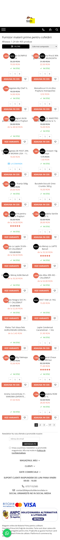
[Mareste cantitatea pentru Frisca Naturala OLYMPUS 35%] (20, 74)
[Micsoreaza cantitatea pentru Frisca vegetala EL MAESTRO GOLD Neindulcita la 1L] (40, 136)
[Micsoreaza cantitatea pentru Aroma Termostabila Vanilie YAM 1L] (40, 232)
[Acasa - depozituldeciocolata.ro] (30, 20)
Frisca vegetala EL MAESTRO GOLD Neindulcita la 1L (45, 119)
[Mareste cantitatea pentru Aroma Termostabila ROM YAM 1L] (50, 412)
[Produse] (3, 30)
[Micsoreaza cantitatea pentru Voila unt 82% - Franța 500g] (10, 199)
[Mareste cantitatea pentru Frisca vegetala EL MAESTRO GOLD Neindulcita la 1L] (50, 136)
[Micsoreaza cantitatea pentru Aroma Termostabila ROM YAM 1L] (40, 412)
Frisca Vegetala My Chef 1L (15, 88)
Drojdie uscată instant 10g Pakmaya (45, 152)
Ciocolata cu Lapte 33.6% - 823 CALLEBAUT (15, 247)
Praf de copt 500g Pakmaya (15, 357)
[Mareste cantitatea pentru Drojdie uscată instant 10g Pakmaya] (50, 169)
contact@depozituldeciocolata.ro (31, 490)
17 (50, 425)
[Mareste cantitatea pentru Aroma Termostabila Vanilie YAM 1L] (50, 232)
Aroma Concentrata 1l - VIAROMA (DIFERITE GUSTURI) (15, 395)
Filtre (16, 46)
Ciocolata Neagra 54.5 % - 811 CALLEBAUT (15, 301)
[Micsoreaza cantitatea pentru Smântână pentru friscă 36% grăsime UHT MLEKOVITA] (40, 74)
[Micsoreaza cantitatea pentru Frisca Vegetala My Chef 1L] (10, 104)
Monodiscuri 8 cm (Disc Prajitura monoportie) (45, 89)
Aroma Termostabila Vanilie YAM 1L (45, 215)
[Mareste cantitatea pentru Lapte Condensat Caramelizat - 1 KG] (50, 343)
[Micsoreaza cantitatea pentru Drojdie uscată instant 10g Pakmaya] (40, 169)
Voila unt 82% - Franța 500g (15, 183)
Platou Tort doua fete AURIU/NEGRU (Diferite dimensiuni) (15, 328)
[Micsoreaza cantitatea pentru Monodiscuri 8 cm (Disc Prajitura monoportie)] (40, 104)
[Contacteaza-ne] (43, 29)
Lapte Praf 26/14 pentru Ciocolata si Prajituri (15, 215)
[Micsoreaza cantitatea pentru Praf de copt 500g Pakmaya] (10, 379)
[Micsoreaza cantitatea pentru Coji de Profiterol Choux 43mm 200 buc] (40, 379)
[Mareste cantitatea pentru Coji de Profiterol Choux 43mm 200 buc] (50, 379)
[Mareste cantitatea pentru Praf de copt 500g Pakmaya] (20, 379)
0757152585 (31, 486)
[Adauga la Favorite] (25, 79)
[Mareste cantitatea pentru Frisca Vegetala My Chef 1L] (20, 104)
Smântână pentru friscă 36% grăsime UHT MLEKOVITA (45, 56)
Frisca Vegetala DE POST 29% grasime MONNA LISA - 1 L (15, 152)
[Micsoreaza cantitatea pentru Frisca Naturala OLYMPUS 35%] (10, 74)
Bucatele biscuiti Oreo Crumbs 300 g (45, 184)
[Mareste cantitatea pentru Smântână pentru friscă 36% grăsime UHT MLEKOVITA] (50, 74)
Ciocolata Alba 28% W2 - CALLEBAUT (45, 276)
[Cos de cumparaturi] (50, 29)
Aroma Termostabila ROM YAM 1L (45, 395)
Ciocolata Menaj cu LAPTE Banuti (45, 247)
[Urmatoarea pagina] (54, 425)
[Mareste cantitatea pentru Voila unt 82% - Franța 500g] (20, 199)
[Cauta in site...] (57, 29)
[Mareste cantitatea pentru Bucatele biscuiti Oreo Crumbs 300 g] (50, 199)
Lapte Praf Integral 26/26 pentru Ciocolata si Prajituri (15, 119)
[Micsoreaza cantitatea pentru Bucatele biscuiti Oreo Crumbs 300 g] (40, 199)
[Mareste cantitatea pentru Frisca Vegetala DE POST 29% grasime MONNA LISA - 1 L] (20, 169)
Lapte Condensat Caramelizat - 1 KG (45, 328)
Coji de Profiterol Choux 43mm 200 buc (45, 358)
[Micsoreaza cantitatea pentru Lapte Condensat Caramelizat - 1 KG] (40, 343)
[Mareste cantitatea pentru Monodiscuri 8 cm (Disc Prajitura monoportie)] (50, 104)
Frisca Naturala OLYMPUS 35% (15, 56)
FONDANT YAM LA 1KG (45, 299)
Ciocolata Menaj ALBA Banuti (15, 275)
